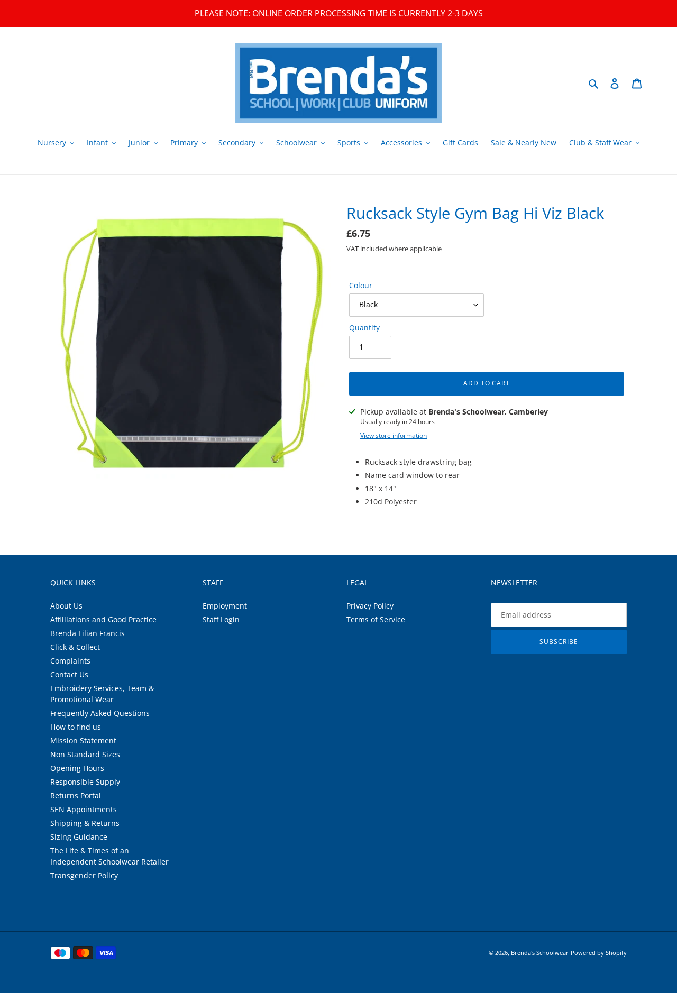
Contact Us (69, 674)
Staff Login (221, 619)
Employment (225, 606)
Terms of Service (375, 619)
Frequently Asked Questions (100, 713)
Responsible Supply (85, 782)
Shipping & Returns (85, 823)
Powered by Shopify (599, 953)
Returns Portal (75, 795)
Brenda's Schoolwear (540, 953)
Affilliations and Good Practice (103, 619)
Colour (360, 285)
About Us (66, 606)
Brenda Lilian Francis (87, 633)
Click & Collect (75, 647)
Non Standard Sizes (85, 754)
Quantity (364, 328)
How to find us (75, 727)
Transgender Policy (84, 875)
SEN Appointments (83, 809)
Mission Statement (83, 740)
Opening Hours (77, 768)
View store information (393, 435)
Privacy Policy (370, 606)
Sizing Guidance (78, 837)
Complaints (70, 661)
